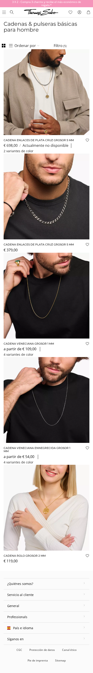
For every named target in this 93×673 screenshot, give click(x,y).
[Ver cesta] (88, 12)
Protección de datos (42, 650)
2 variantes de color (18, 151)
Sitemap (60, 660)
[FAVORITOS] (70, 12)
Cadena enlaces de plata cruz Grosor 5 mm (39, 140)
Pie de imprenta (38, 660)
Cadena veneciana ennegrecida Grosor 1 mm (37, 449)
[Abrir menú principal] (3, 12)
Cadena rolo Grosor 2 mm (25, 555)
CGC (19, 650)
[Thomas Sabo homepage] (11, 12)
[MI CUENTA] (79, 12)
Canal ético (69, 650)
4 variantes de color (18, 354)
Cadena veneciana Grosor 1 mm (29, 343)
